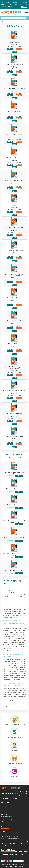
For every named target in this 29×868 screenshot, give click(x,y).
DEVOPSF (14, 321)
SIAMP (14, 227)
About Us (3, 807)
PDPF (14, 88)
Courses (3, 809)
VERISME (14, 157)
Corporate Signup (5, 834)
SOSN (6, 570)
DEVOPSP (8, 505)
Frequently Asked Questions (8, 819)
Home (3, 22)
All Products (4, 812)
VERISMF (14, 344)
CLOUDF (14, 390)
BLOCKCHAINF (14, 298)
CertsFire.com (22, 864)
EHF (7, 489)
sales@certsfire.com (12, 836)
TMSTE (14, 134)
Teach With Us (5, 814)
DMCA (2, 821)
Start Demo (18, 48)
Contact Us (4, 831)
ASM (14, 111)
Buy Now (14, 51)
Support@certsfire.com (14, 839)
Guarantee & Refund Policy (8, 817)
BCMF (5, 537)
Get (19, 475)
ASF (14, 413)
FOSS (5, 472)
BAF (4, 554)
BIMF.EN (5, 521)
